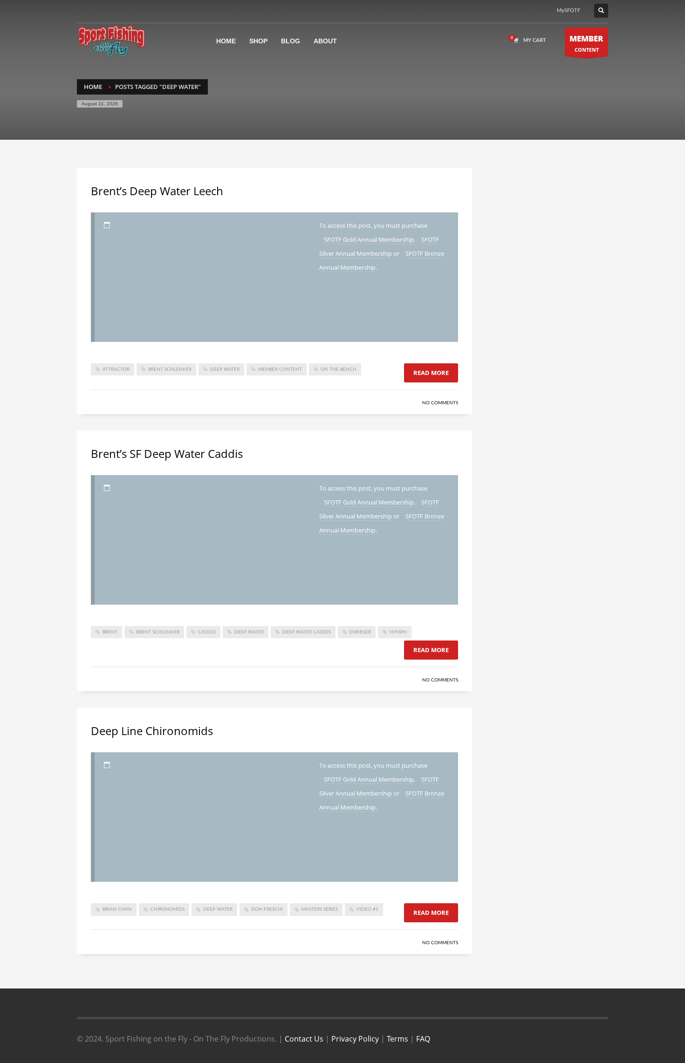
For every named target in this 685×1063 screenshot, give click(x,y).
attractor (116, 369)
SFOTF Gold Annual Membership (369, 239)
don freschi (267, 909)
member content (280, 369)
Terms (397, 1039)
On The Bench (338, 369)
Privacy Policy (355, 1039)
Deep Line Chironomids (152, 730)
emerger (360, 632)
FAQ (423, 1039)
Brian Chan (117, 909)
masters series (319, 909)
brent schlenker (170, 369)
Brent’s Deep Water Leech (157, 190)
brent (110, 632)
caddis (207, 632)
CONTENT (586, 43)
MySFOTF (568, 10)
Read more (431, 372)
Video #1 (367, 909)
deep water (225, 369)
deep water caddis (306, 632)
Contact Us (304, 1039)
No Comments (440, 403)
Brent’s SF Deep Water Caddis (167, 453)
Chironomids (168, 909)
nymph (398, 632)
